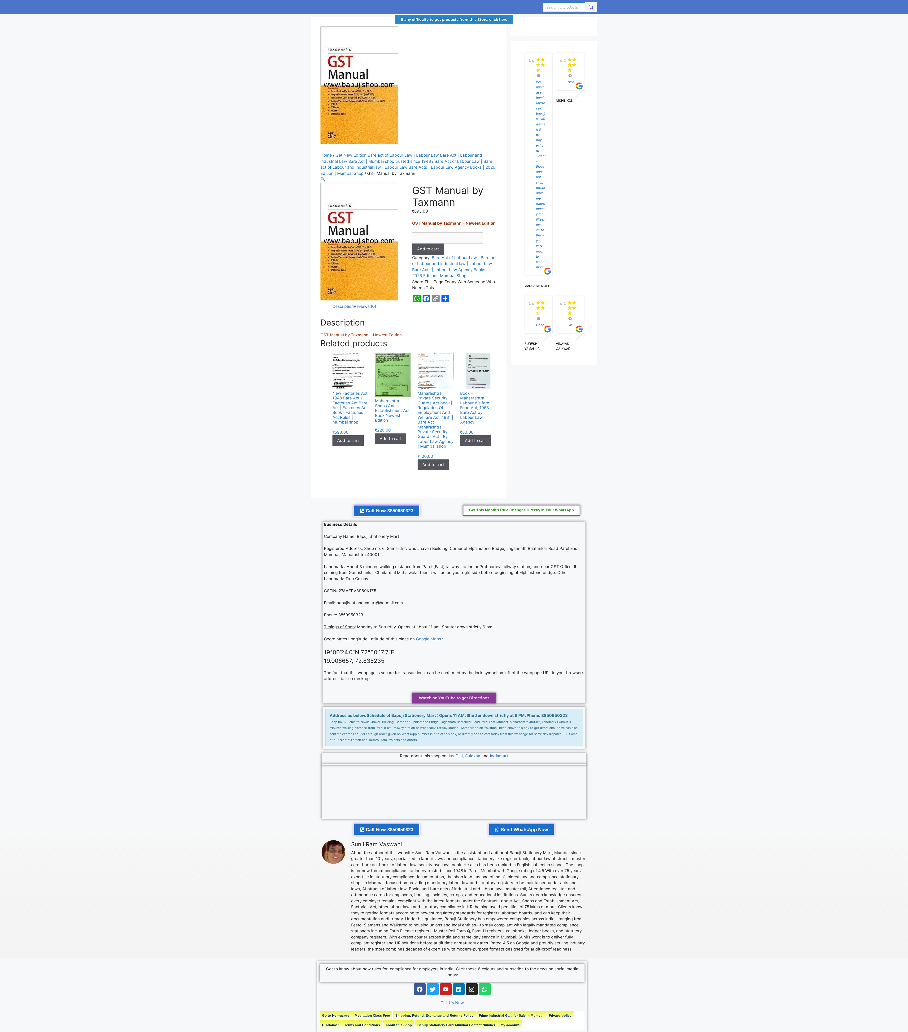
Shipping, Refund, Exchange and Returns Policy (434, 1015)
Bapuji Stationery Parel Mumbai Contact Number (456, 1025)
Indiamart (499, 756)
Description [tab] (343, 306)
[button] (322, 179)
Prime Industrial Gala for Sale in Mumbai (511, 1015)
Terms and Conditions (362, 1025)
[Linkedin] (459, 989)
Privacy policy (560, 1015)
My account (510, 1025)
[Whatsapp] (485, 989)
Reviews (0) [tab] (365, 306)
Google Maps (428, 639)
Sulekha (473, 756)
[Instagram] (472, 989)
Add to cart (428, 249)
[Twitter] (433, 989)
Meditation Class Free (372, 1015)
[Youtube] (446, 989)
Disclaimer (330, 1025)
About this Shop (398, 1025)
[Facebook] (420, 989)
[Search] (591, 7)
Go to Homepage (335, 1015)
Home (326, 155)
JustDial (455, 756)
